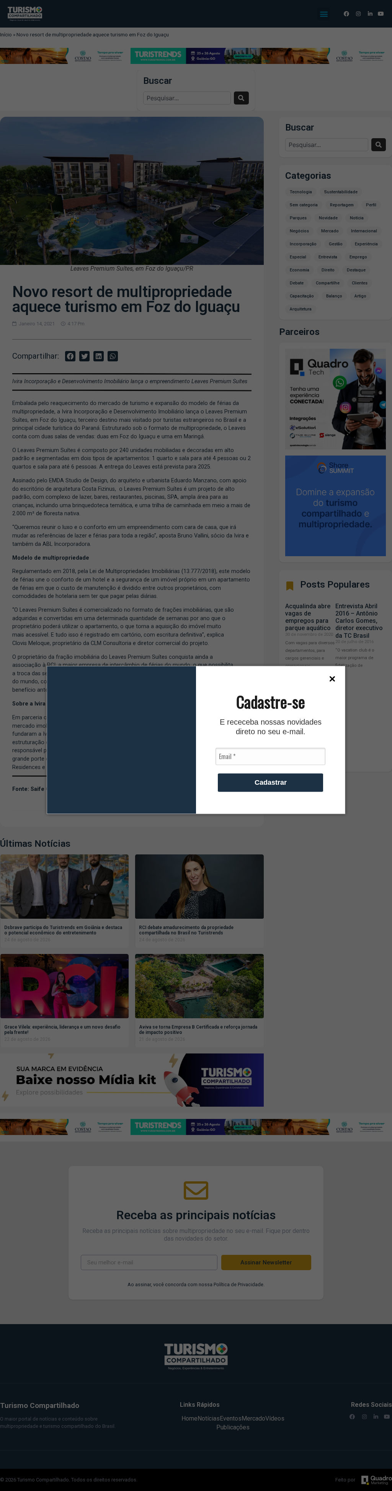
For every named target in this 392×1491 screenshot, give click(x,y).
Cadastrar (271, 782)
